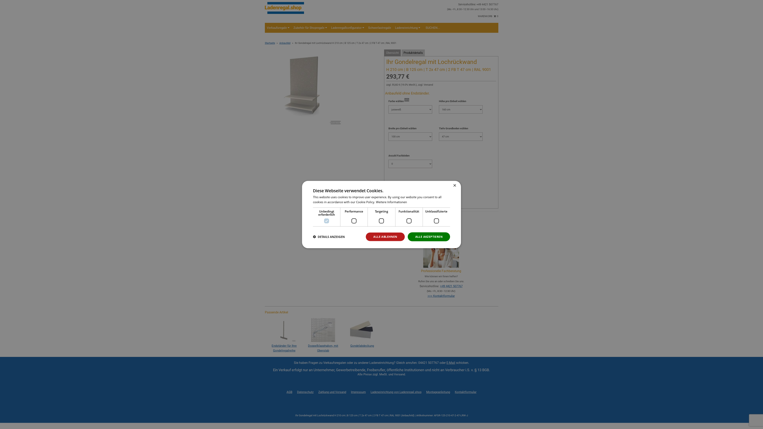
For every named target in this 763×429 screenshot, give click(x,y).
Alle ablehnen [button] (385, 237)
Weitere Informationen (391, 202)
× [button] (454, 185)
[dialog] (381, 214)
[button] (329, 237)
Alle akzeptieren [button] (429, 237)
